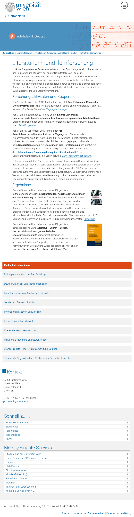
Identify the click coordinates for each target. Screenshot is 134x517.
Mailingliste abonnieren (17, 265)
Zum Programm (27, 125)
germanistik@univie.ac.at (15, 401)
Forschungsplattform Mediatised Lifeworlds (27, 293)
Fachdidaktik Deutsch (31, 36)
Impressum (79, 513)
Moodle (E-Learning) (16, 474)
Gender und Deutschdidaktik (19, 302)
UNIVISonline (13, 466)
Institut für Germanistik (90, 53)
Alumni (9, 438)
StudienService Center (17, 422)
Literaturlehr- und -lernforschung (21, 330)
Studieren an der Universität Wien (23, 454)
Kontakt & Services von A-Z (20, 490)
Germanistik (16, 16)
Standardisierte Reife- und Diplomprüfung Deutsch (31, 348)
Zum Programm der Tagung (77, 155)
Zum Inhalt (89, 219)
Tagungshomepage (56, 109)
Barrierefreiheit (96, 513)
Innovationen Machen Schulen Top (22, 311)
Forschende (12, 430)
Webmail (10, 482)
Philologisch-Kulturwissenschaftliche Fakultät (56, 53)
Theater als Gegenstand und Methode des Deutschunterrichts (37, 358)
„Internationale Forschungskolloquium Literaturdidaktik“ (47, 152)
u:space (10, 462)
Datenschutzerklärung (119, 513)
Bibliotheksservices (16, 470)
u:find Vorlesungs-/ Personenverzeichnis (27, 458)
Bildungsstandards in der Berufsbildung (25, 274)
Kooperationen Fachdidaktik (18, 321)
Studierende (12, 426)
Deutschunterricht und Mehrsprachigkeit (25, 283)
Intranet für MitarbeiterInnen (21, 486)
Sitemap (66, 513)
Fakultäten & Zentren (17, 478)
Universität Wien (24, 53)
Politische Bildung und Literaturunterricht (25, 339)
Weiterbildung (13, 434)
